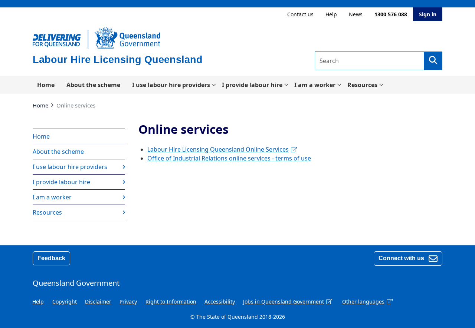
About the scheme (93, 85)
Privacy (128, 301)
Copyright (64, 301)
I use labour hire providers (171, 85)
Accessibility (219, 301)
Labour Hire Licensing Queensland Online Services (218, 149)
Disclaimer (98, 301)
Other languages (363, 301)
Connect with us (402, 258)
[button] (433, 61)
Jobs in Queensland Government (283, 301)
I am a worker (314, 85)
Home (46, 85)
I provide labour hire (252, 85)
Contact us (300, 14)
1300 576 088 (390, 14)
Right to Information (170, 301)
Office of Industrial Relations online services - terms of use (229, 158)
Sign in (427, 14)
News (356, 14)
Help (331, 14)
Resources (362, 85)
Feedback (51, 258)
